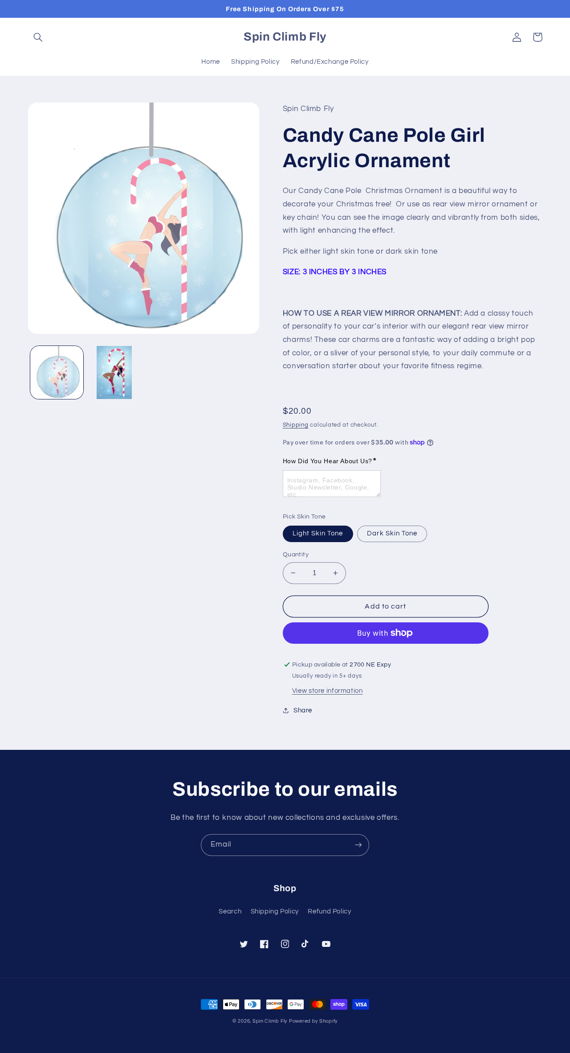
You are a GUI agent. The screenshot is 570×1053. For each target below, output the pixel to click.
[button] (38, 37)
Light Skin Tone (318, 533)
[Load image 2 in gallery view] (114, 372)
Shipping (296, 425)
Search (230, 911)
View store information (327, 690)
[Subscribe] (358, 845)
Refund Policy (329, 911)
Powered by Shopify (313, 1021)
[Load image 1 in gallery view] (56, 372)
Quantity (296, 554)
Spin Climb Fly (269, 1021)
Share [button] (302, 710)
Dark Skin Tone (392, 533)
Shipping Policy (275, 911)
